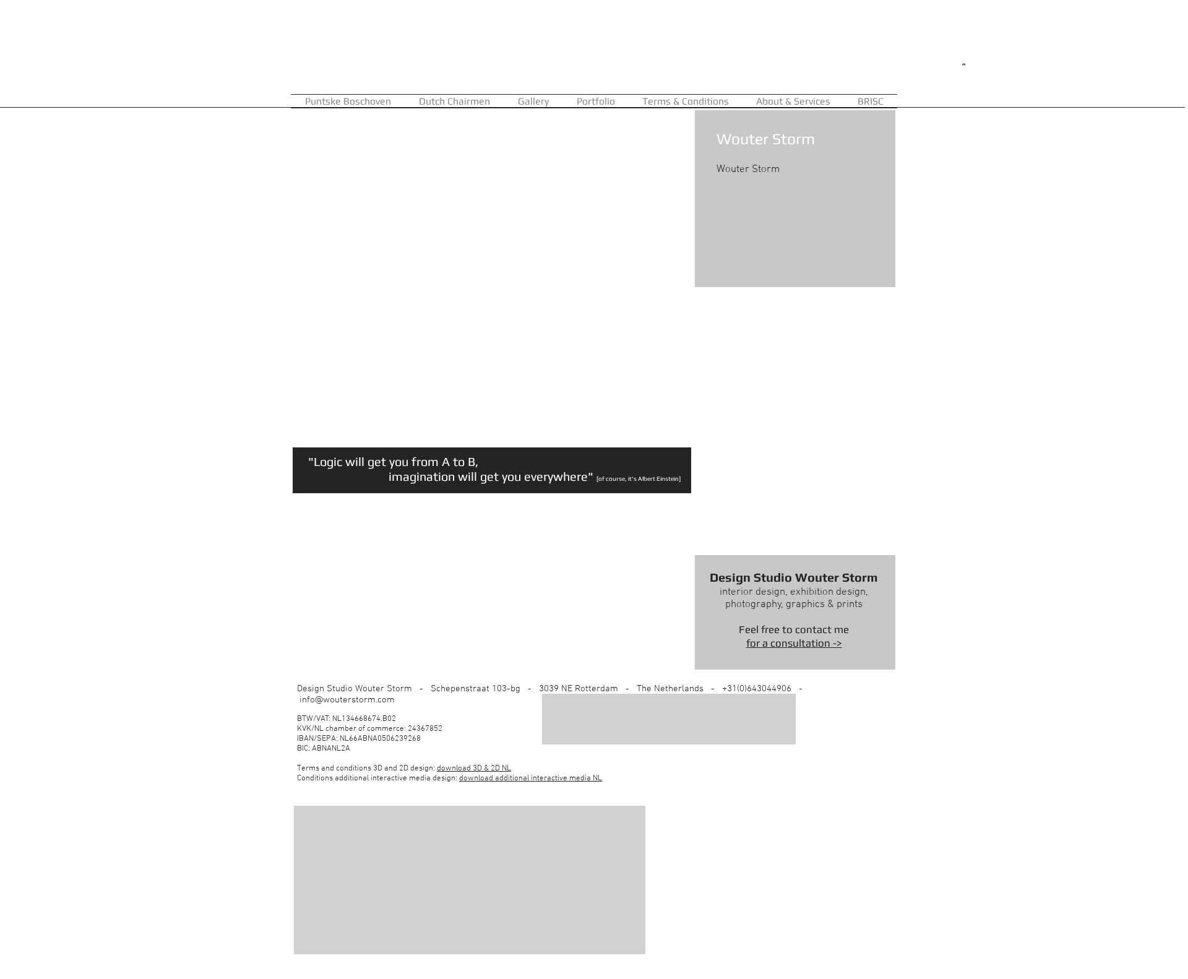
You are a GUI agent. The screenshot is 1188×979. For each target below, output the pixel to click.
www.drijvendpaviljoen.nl (650, 441)
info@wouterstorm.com (347, 699)
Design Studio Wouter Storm (794, 577)
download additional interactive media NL (530, 778)
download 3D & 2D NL (474, 769)
